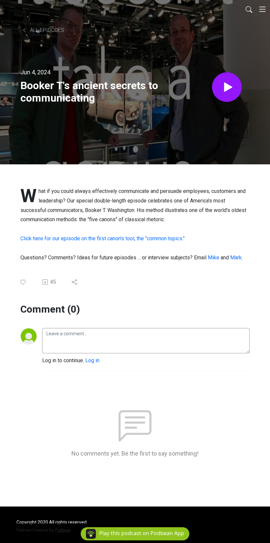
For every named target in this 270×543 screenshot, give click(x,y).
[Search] (249, 9)
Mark (236, 257)
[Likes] (23, 282)
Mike (213, 257)
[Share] (75, 282)
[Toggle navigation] (262, 9)
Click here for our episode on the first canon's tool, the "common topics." (102, 238)
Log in (92, 360)
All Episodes (46, 30)
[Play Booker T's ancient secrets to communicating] (227, 87)
